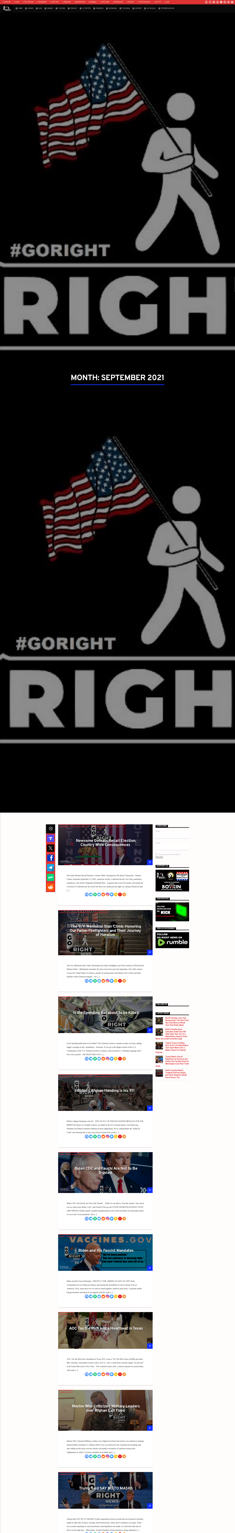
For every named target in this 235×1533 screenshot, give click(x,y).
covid (82, 1247)
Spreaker (118, 2)
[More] (124, 905)
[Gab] (95, 905)
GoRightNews (64, 871)
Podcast (73, 8)
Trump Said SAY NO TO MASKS (106, 1499)
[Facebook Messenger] (111, 905)
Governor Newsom (98, 837)
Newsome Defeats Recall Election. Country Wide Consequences (106, 853)
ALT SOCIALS (151, 8)
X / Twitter (87, 8)
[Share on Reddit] (50, 897)
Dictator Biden (94, 1247)
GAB (167, 2)
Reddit (131, 2)
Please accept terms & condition (169, 865)
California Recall (79, 837)
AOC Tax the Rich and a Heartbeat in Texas (106, 1339)
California (64, 837)
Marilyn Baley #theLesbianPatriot (75, 923)
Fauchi (103, 1165)
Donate (7, 2)
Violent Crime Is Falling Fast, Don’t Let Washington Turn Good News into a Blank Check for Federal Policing (172, 1058)
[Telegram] (91, 905)
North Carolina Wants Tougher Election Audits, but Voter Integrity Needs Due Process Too (176, 1084)
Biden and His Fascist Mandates (106, 1261)
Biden (89, 1087)
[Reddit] (103, 905)
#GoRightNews (65, 1403)
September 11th (100, 923)
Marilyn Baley (65, 961)
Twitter (55, 2)
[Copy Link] (116, 905)
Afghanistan (64, 1087)
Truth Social (145, 2)
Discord (67, 2)
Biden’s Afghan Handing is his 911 (106, 1101)
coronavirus (72, 1247)
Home (20, 8)
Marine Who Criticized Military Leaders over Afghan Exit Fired (106, 1419)
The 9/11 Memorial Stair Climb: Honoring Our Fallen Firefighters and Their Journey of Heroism (105, 941)
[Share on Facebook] (50, 868)
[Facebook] (86, 905)
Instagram (80, 2)
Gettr (158, 2)
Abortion (63, 1325)
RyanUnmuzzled (117, 837)
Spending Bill (65, 1009)
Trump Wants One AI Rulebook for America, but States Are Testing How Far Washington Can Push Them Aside (172, 1072)
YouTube (105, 2)
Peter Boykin (64, 1039)
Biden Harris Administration (107, 1087)
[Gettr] (120, 905)
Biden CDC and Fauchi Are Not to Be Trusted (106, 1181)
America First (79, 1087)
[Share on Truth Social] (50, 849)
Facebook (42, 2)
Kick (17, 2)
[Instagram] (107, 905)
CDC (96, 1165)
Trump (98, 1485)
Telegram (28, 2)
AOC (71, 1325)
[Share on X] (50, 858)
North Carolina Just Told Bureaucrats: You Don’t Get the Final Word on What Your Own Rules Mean (177, 1032)
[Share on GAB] (50, 888)
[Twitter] (99, 905)
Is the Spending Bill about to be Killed (106, 1023)
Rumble (93, 2)
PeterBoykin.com (167, 8)
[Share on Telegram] (50, 878)
